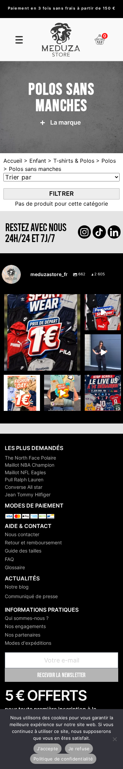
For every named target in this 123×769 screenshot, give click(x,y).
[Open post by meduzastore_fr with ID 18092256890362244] (103, 393)
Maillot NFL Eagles (25, 472)
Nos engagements (25, 626)
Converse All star (23, 487)
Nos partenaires (22, 635)
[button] (59, 122)
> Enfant (34, 160)
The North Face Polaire (30, 458)
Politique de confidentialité (63, 759)
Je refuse (79, 748)
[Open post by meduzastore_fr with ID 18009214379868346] (62, 393)
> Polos (105, 160)
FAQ (9, 559)
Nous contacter (22, 534)
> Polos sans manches (32, 168)
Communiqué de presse (31, 596)
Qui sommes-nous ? (27, 618)
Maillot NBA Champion (29, 465)
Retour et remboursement (33, 542)
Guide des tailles (23, 551)
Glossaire (15, 567)
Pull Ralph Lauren (24, 479)
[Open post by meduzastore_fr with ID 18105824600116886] (103, 312)
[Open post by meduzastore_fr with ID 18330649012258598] (42, 332)
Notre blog (17, 587)
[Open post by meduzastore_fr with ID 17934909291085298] (22, 393)
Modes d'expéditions (28, 643)
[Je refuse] (114, 739)
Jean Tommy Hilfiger (28, 494)
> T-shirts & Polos (70, 160)
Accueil (12, 160)
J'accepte (47, 748)
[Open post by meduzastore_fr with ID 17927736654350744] (103, 352)
